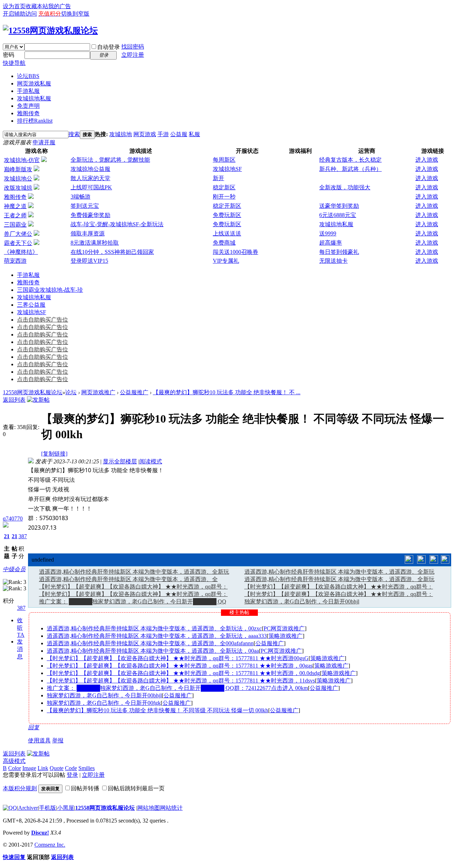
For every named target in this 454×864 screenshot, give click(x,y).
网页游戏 (144, 134)
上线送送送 (227, 233)
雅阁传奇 (28, 113)
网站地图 (148, 808)
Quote (56, 768)
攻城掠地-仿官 (22, 160)
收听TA (20, 627)
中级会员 (14, 569)
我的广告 (59, 6)
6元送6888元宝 (337, 215)
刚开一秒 (224, 197)
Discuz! (40, 833)
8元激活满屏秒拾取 (95, 243)
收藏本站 (37, 6)
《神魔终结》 (21, 252)
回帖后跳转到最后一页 (136, 788)
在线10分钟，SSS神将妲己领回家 (112, 252)
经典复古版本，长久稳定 (350, 160)
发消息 (20, 649)
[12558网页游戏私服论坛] (50, 30)
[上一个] (409, 559)
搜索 (74, 134)
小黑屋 (65, 808)
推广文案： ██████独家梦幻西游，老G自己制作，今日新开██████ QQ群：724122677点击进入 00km (177, 688)
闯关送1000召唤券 (235, 252)
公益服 (178, 134)
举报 (57, 740)
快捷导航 (14, 63)
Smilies (86, 768)
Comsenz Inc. (49, 845)
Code (71, 768)
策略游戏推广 (285, 636)
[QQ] (10, 808)
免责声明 (28, 106)
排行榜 (34, 121)
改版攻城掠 (18, 188)
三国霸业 (15, 225)
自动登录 (108, 47)
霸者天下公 (18, 243)
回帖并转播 (85, 788)
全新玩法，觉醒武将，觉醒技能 (110, 160)
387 (22, 536)
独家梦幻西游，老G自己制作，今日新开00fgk (104, 703)
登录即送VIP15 (89, 261)
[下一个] (434, 559)
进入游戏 (426, 160)
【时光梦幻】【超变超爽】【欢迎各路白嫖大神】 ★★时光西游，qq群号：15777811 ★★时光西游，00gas (179, 666)
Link (43, 768)
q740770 (13, 518)
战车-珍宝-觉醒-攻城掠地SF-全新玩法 (117, 224)
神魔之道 (15, 206)
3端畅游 (80, 197)
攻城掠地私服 (34, 98)
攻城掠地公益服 (90, 169)
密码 (8, 55)
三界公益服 (31, 305)
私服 (194, 134)
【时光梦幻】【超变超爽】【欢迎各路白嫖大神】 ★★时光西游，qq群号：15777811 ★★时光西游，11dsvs (181, 681)
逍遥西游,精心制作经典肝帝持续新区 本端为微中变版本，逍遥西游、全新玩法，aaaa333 (157, 636)
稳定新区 (224, 187)
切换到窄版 (75, 14)
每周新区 (224, 160)
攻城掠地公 (18, 178)
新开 (218, 178)
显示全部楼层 (120, 461)
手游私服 (28, 91)
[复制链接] (54, 454)
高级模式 (14, 761)
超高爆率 (330, 243)
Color (14, 768)
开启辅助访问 (20, 14)
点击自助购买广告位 (42, 320)
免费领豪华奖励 (90, 215)
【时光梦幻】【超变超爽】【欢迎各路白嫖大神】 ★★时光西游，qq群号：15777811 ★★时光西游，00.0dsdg (183, 673)
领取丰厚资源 (88, 233)
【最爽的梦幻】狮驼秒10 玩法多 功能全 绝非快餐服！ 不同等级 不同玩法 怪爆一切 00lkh (157, 710)
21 (7, 536)
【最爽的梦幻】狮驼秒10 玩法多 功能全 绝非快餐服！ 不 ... (226, 392)
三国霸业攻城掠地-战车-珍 (50, 290)
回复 (33, 727)
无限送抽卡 (333, 261)
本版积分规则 (20, 788)
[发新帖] (38, 400)
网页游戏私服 (34, 83)
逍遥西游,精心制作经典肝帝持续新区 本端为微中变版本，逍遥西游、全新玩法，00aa (153, 651)
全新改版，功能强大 (344, 187)
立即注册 (132, 55)
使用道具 (39, 740)
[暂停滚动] (421, 559)
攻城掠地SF (227, 169)
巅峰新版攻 (18, 169)
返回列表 (14, 400)
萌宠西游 (15, 261)
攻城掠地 (120, 134)
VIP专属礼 (226, 261)
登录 (72, 775)
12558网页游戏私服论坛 (32, 392)
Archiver (28, 808)
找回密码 (132, 47)
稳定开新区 (227, 206)
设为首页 (14, 6)
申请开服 (44, 142)
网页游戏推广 (98, 392)
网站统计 (171, 808)
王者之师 (15, 215)
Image (29, 768)
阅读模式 (150, 461)
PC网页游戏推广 (284, 628)
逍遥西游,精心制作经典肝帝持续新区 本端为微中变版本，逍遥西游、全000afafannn (150, 643)
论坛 (28, 76)
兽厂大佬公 (18, 234)
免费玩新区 (227, 215)
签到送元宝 (85, 206)
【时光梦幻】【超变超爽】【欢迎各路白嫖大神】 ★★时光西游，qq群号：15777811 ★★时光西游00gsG (178, 658)
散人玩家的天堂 (90, 178)
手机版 (47, 808)
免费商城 (224, 243)
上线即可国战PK (91, 187)
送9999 (327, 233)
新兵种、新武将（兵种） (350, 169)
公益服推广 (134, 392)
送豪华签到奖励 (339, 206)
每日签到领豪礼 (339, 252)
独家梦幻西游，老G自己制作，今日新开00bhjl (301, 601)
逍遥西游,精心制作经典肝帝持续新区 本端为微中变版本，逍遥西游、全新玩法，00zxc (154, 628)
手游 (163, 134)
